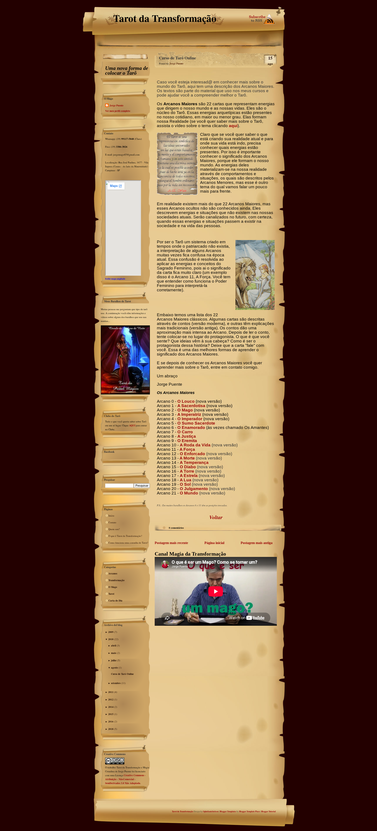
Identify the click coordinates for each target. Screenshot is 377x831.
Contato (112, 522)
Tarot (111, 594)
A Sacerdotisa (191, 405)
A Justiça (186, 436)
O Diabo (188, 467)
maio (113, 653)
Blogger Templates (228, 811)
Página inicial (214, 543)
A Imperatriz (189, 414)
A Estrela (189, 475)
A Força (187, 449)
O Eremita (187, 440)
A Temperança (194, 462)
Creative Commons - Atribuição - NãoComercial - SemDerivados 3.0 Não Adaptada (125, 779)
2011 (110, 692)
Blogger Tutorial (268, 811)
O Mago (112, 587)
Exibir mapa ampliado (115, 278)
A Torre (187, 471)
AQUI (132, 425)
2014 (110, 707)
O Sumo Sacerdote (196, 423)
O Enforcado (192, 453)
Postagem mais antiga (256, 543)
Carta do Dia (115, 600)
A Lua (185, 480)
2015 (110, 714)
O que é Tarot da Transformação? (125, 535)
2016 (110, 721)
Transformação (116, 580)
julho (114, 660)
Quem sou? (114, 529)
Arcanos (112, 573)
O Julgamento (194, 488)
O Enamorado (191, 427)
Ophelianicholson (210, 811)
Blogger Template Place (249, 811)
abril (113, 645)
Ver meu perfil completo (117, 111)
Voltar (216, 517)
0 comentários (176, 528)
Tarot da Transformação (164, 18)
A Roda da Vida (195, 445)
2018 (110, 729)
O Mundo (189, 493)
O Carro (185, 432)
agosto (114, 667)
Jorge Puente (116, 105)
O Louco (186, 401)
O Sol (185, 484)
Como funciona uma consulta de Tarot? (128, 542)
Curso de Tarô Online (122, 674)
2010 (110, 639)
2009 (110, 632)
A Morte (187, 458)
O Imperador (189, 418)
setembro (116, 683)
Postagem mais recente (171, 543)
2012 (110, 699)
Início (111, 515)
